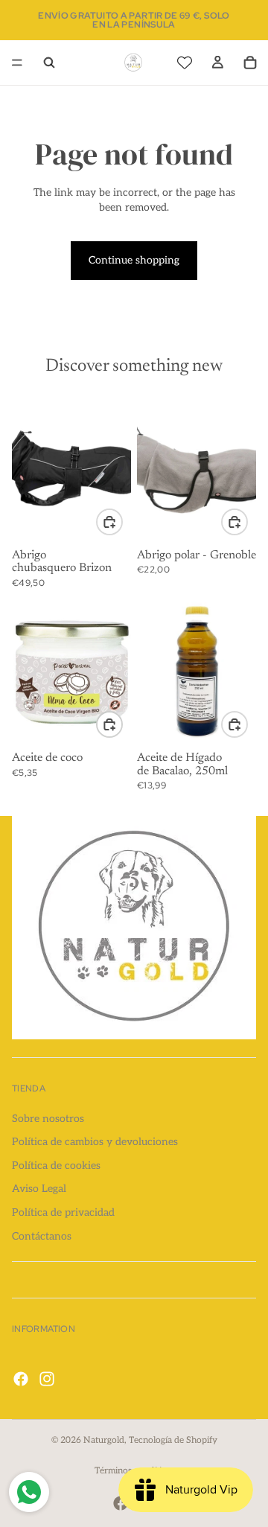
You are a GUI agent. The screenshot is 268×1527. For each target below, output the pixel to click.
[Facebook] (21, 1379)
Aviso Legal (39, 1189)
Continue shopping (134, 260)
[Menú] (17, 62)
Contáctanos (41, 1236)
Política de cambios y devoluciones (95, 1142)
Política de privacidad (63, 1212)
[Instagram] (47, 1379)
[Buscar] (49, 62)
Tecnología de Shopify (173, 1440)
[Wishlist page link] (184, 62)
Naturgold (103, 1440)
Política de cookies (56, 1165)
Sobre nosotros (48, 1118)
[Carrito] (250, 62)
